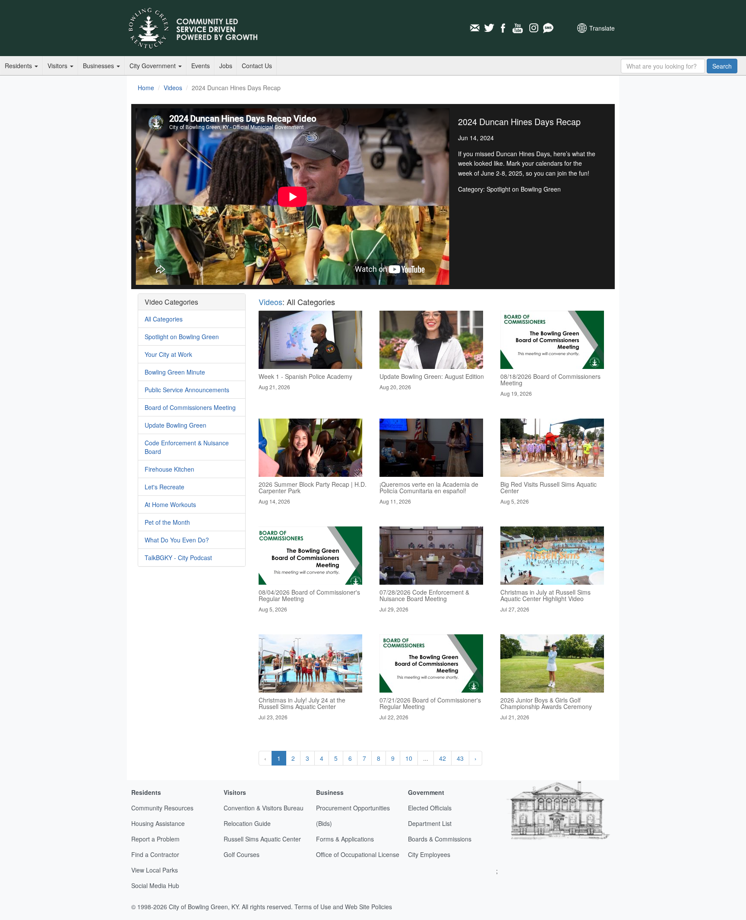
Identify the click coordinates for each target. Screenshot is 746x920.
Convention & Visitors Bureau (263, 807)
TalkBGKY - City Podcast (178, 557)
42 (442, 758)
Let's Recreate (164, 486)
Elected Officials (430, 807)
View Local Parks (154, 870)
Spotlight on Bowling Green (182, 336)
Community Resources (162, 807)
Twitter (489, 28)
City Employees (429, 854)
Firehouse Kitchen (169, 469)
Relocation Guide (247, 823)
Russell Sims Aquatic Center (262, 839)
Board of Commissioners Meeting (190, 407)
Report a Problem (155, 839)
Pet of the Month (167, 522)
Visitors (58, 65)
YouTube (518, 28)
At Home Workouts (170, 504)
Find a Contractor (155, 854)
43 (460, 758)
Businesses (99, 65)
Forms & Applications (345, 839)
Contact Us (257, 65)
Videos (173, 87)
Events (200, 65)
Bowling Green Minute (175, 372)
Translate (602, 28)
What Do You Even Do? (177, 540)
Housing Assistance (158, 823)
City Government (153, 65)
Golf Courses (241, 854)
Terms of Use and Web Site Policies (343, 906)
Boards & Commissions (439, 839)
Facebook (503, 28)
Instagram (533, 28)
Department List (430, 823)
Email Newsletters (474, 28)
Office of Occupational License (357, 854)
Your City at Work (168, 354)
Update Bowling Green (175, 425)
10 (408, 758)
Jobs (225, 65)
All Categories (164, 319)
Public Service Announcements (187, 389)
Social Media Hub (155, 885)
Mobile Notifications (547, 28)
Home (146, 87)
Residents (19, 65)
